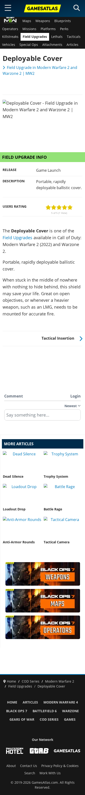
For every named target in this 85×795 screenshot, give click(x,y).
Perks (64, 29)
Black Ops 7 (16, 711)
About (11, 766)
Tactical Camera (56, 542)
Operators (10, 29)
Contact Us (28, 766)
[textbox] (42, 416)
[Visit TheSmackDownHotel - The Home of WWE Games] (14, 751)
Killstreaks (10, 37)
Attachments (52, 45)
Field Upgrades (35, 37)
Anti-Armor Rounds (19, 542)
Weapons (42, 21)
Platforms (48, 29)
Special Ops (28, 45)
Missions (29, 29)
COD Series (49, 719)
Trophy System (56, 476)
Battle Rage (53, 509)
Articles (72, 45)
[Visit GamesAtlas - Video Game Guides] (67, 751)
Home (12, 702)
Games (70, 719)
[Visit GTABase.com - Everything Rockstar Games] (39, 751)
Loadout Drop (14, 509)
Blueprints (62, 21)
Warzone (70, 711)
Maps (26, 21)
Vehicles (8, 45)
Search (29, 773)
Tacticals (74, 37)
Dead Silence (13, 476)
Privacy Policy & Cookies (60, 766)
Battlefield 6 (45, 711)
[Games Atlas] (42, 8)
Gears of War (21, 719)
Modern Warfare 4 (60, 702)
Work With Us (50, 773)
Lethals (57, 37)
